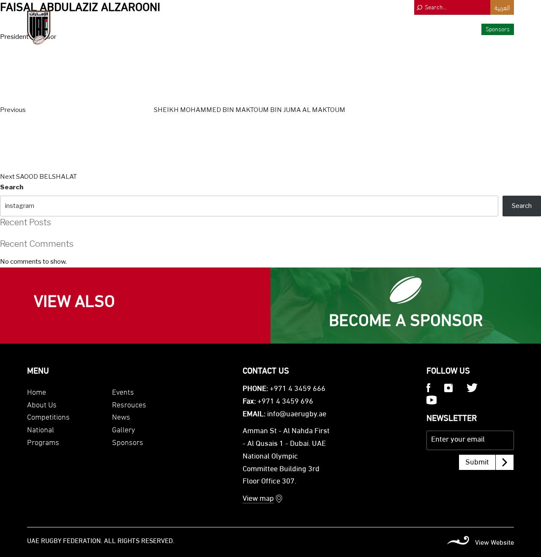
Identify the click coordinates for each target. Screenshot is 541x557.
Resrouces (129, 404)
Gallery (463, 28)
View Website (494, 543)
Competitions (283, 28)
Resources (410, 28)
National (318, 28)
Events (379, 28)
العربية (502, 7)
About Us (247, 28)
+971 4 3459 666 (297, 389)
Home (36, 391)
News (439, 28)
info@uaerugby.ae (296, 414)
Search (11, 187)
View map (258, 499)
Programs (349, 28)
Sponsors (498, 28)
